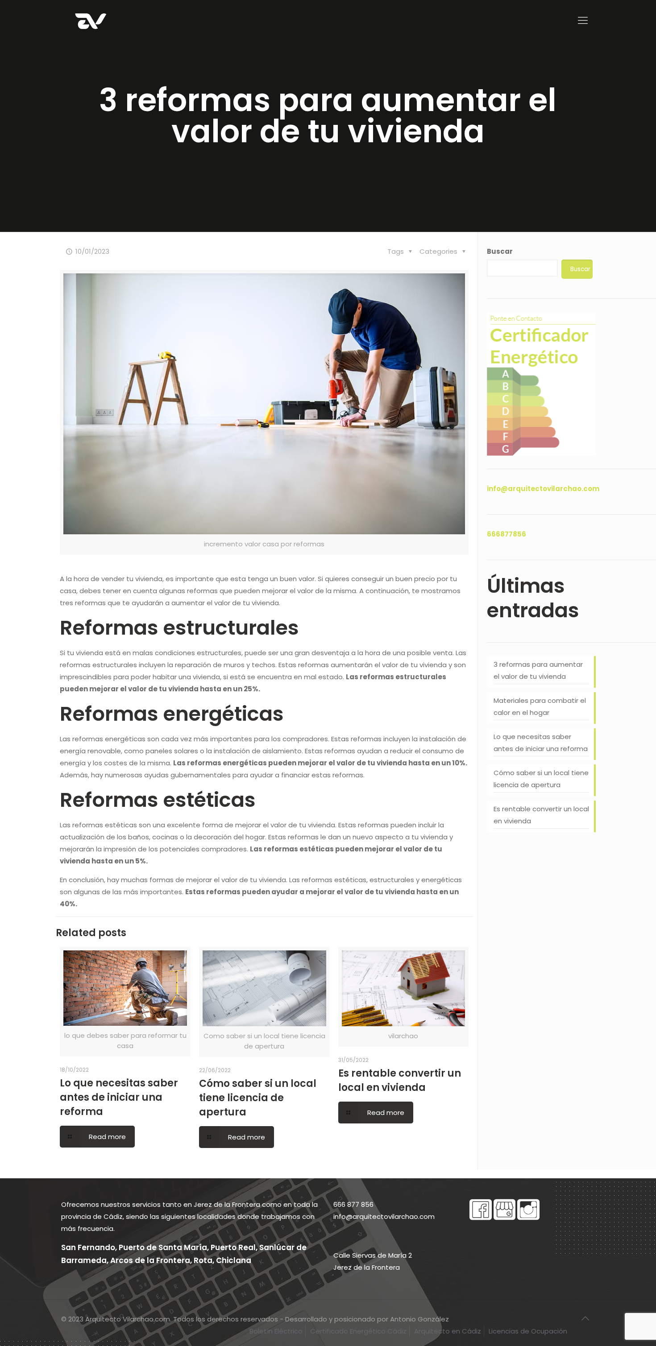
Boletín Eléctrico (276, 1331)
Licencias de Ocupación (528, 1331)
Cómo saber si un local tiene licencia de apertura (257, 1098)
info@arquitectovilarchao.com (543, 488)
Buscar (500, 251)
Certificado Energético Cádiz (358, 1331)
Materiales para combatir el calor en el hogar (540, 706)
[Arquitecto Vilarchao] (91, 20)
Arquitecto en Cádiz (447, 1331)
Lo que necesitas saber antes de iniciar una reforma (119, 1097)
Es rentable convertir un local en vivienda (399, 1080)
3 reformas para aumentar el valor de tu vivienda (538, 670)
